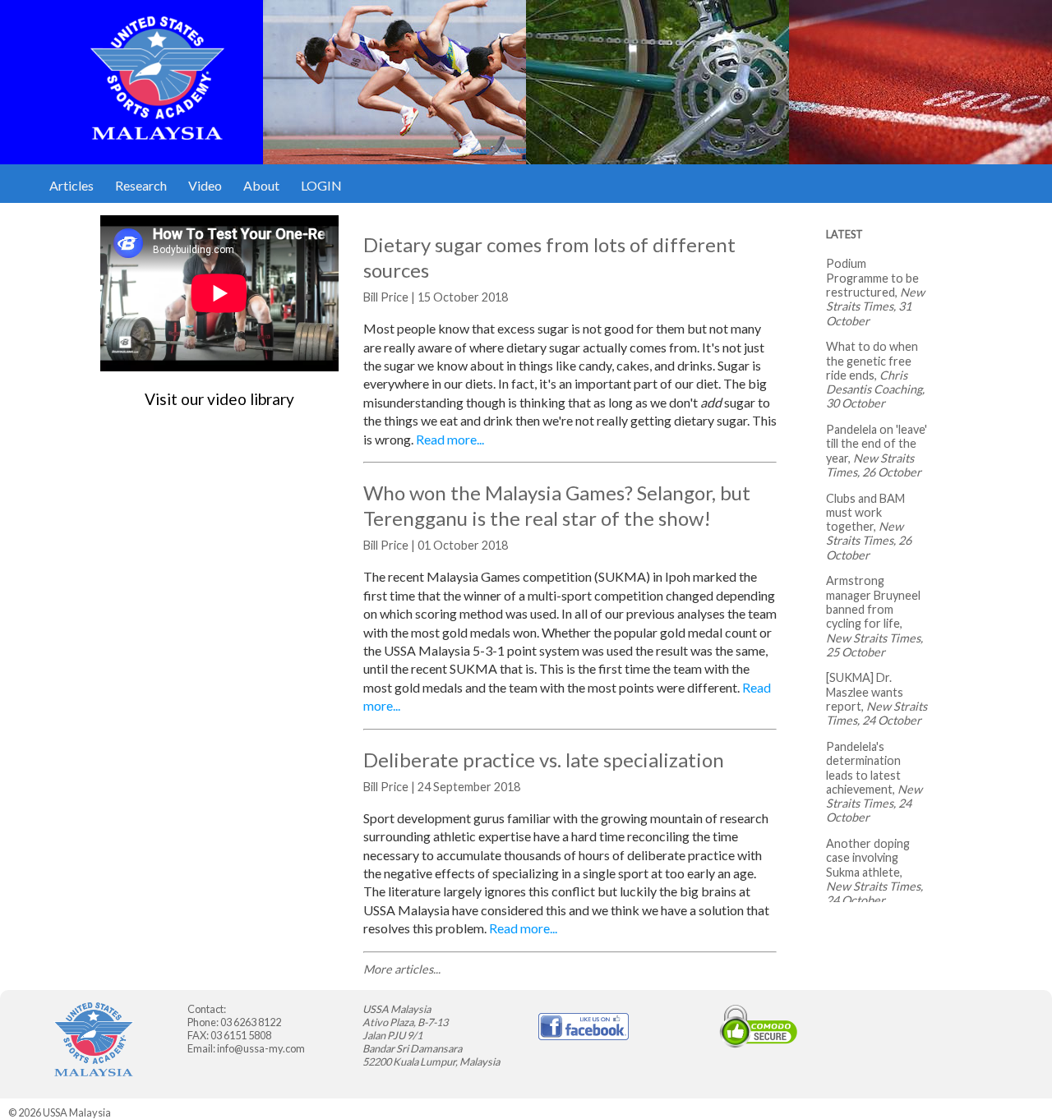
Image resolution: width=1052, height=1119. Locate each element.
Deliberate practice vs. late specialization (543, 759)
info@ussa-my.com (261, 1048)
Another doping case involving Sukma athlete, (868, 857)
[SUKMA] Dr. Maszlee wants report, (864, 691)
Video (205, 185)
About (261, 185)
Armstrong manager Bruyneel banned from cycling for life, (873, 601)
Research (141, 185)
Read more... (450, 439)
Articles (71, 185)
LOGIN (321, 185)
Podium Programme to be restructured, (872, 277)
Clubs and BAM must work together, (865, 512)
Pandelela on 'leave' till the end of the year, (876, 443)
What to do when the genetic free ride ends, (872, 360)
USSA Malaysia (77, 1112)
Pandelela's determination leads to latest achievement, (863, 767)
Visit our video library (219, 398)
